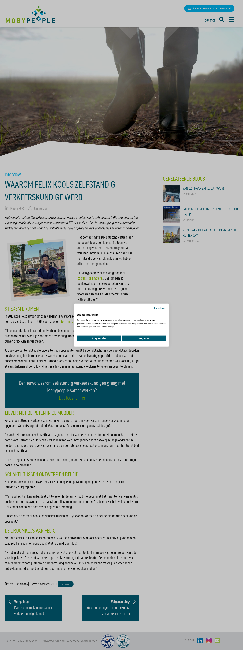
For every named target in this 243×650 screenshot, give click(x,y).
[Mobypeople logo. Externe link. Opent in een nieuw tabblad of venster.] (80, 311)
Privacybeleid (160, 308)
